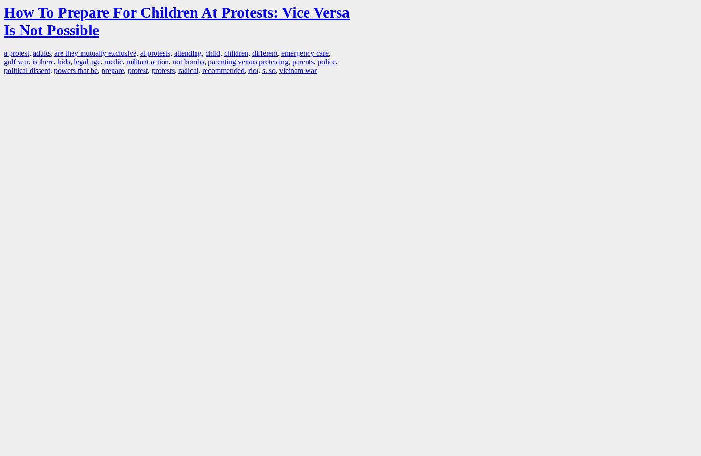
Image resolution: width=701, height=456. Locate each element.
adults (42, 53)
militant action (147, 62)
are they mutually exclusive (95, 53)
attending (188, 53)
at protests (155, 53)
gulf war (16, 62)
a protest (16, 53)
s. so (269, 70)
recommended (223, 70)
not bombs (188, 62)
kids (64, 62)
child (213, 53)
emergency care (305, 53)
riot (253, 70)
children (236, 53)
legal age (87, 62)
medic (113, 62)
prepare (113, 70)
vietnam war (298, 70)
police (327, 62)
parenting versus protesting (248, 62)
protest (138, 70)
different (265, 53)
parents (303, 62)
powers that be (76, 70)
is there (43, 62)
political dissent (27, 70)
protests (163, 70)
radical (188, 70)
